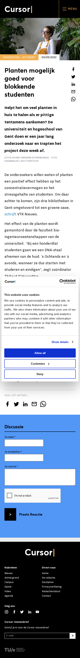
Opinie (8, 586)
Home (45, 573)
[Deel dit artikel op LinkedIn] (73, 84)
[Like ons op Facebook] (16, 611)
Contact (46, 595)
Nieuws (8, 573)
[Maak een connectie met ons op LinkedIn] (32, 611)
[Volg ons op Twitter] (24, 611)
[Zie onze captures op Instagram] (8, 611)
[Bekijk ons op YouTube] (39, 611)
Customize (38, 363)
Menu (72, 9)
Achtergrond (11, 577)
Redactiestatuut (51, 591)
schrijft (10, 214)
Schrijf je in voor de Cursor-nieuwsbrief (26, 627)
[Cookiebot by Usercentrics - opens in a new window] (59, 281)
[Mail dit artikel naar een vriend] (73, 92)
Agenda (8, 595)
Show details (60, 342)
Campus (9, 582)
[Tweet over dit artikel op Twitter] (73, 77)
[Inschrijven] (73, 636)
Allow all (40, 353)
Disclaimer (48, 582)
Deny (40, 374)
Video (7, 591)
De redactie (48, 577)
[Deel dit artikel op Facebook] (73, 69)
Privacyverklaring (52, 586)
